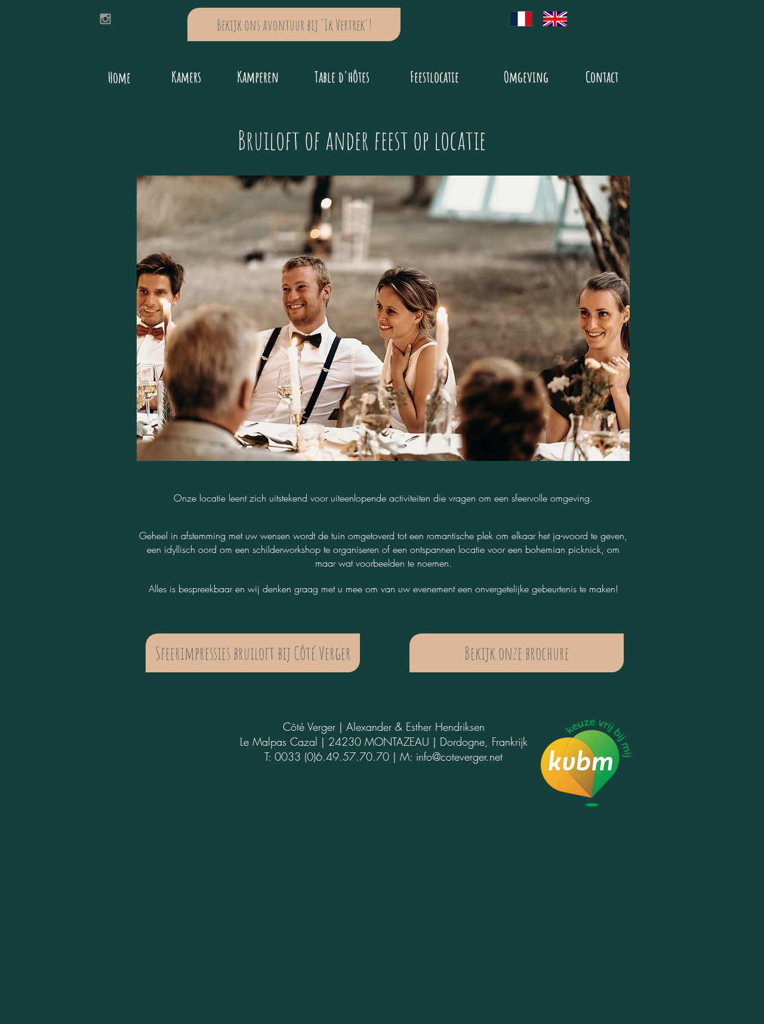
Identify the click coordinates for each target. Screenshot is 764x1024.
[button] (383, 318)
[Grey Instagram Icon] (105, 18)
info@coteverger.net (459, 756)
